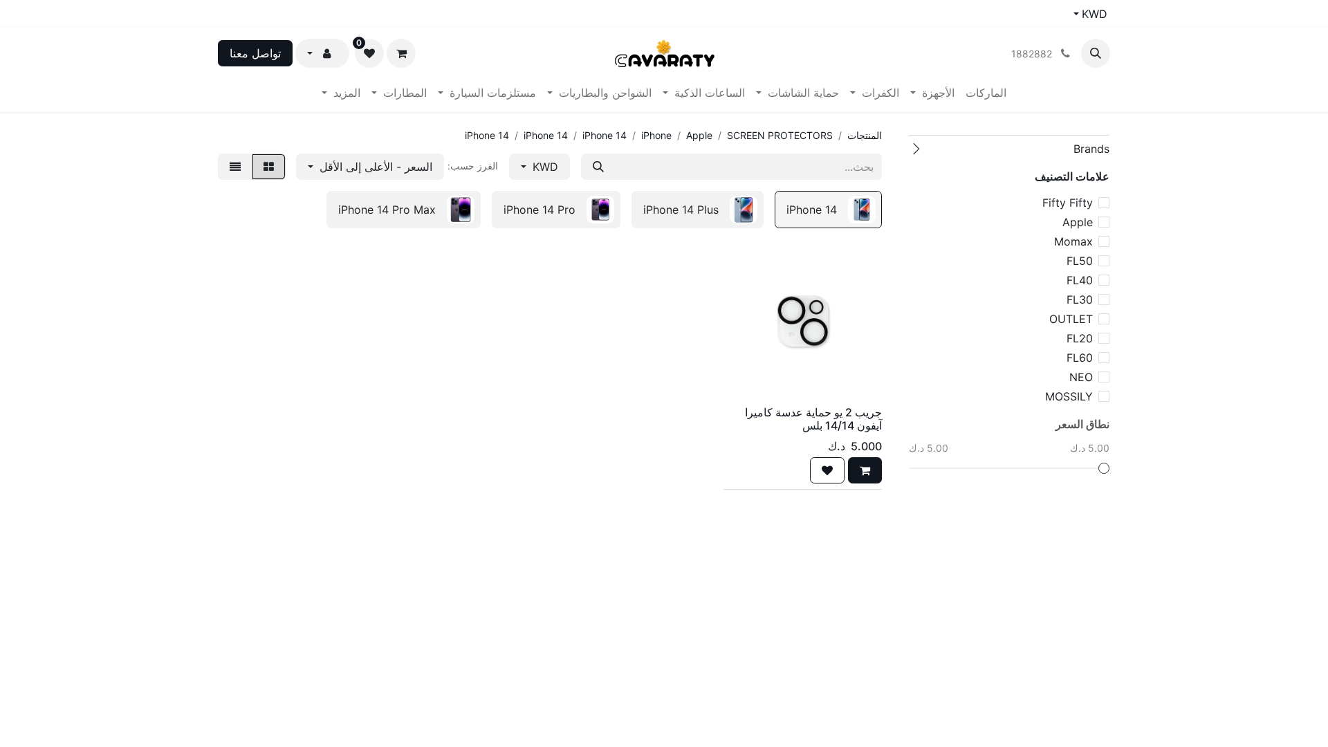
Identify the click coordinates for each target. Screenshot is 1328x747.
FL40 (1080, 280)
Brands (1091, 149)
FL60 (1080, 358)
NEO (1081, 377)
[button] (1095, 53)
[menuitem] (986, 93)
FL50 (1080, 261)
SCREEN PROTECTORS (780, 135)
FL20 (1080, 338)
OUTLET (1071, 319)
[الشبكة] (269, 167)
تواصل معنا (255, 53)
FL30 (1080, 299)
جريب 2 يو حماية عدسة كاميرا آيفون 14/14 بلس (813, 418)
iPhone (656, 135)
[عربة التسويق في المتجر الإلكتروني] (401, 53)
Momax (1073, 241)
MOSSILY (1069, 396)
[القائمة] (235, 167)
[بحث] (598, 167)
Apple (1077, 222)
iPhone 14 (604, 135)
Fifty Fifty (1067, 203)
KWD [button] (543, 167)
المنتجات (864, 135)
